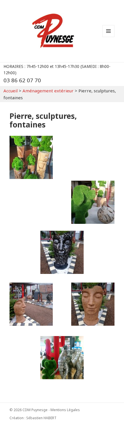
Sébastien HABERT (41, 417)
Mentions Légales (65, 409)
